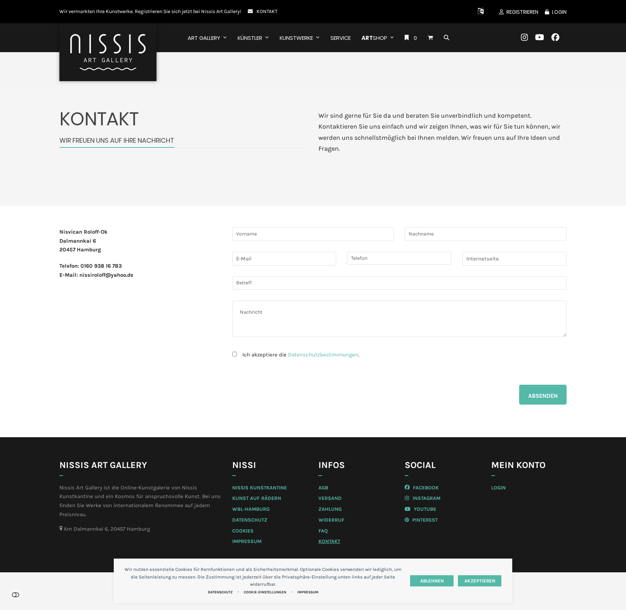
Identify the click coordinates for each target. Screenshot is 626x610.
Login (559, 12)
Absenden (543, 395)
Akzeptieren (479, 581)
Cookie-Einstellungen (265, 592)
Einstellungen (15, 594)
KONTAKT (266, 11)
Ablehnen (432, 581)
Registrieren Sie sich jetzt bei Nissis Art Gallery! (188, 11)
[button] (430, 37)
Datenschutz (220, 592)
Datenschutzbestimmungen (323, 354)
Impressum (307, 592)
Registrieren (522, 12)
